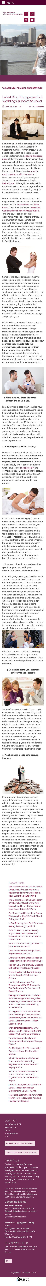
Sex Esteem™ (27, 468)
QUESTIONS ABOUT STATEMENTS (21, 1152)
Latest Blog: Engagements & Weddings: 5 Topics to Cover (22, 99)
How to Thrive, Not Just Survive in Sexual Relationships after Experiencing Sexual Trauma (25, 1088)
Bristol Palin (23, 204)
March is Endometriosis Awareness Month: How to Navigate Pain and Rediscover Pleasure (25, 1098)
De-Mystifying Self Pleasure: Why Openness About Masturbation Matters (25, 1051)
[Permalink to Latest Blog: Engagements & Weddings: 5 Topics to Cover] (23, 111)
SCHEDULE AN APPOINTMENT (20, 1143)
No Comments (38, 106)
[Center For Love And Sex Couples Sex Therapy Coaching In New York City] (12, 14)
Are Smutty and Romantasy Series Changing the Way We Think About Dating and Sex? (25, 916)
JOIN (8, 1261)
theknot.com (8, 183)
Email (7, 1136)
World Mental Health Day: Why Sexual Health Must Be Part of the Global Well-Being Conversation (25, 1031)
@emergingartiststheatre (15, 1217)
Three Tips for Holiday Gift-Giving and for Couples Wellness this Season (25, 975)
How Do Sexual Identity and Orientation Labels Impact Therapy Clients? (25, 1041)
